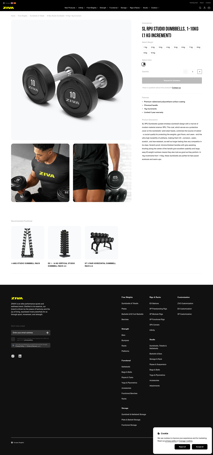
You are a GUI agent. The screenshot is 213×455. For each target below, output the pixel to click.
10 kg (153, 53)
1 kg (145, 47)
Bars (123, 335)
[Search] (200, 8)
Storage (125, 408)
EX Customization (185, 309)
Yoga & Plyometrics (129, 383)
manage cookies (185, 441)
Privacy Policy (20, 346)
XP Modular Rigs (156, 314)
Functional (126, 360)
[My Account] (204, 8)
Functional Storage (129, 425)
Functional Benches (129, 393)
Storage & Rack (156, 359)
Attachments (155, 386)
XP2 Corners (154, 325)
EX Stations (154, 303)
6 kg (183, 47)
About (202, 3)
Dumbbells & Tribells (37, 16)
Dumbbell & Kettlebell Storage (134, 414)
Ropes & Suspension (158, 364)
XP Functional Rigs (157, 319)
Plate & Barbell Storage (131, 420)
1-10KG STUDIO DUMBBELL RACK (25, 263)
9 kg (145, 53)
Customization (184, 297)
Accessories (126, 388)
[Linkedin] (20, 356)
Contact (208, 3)
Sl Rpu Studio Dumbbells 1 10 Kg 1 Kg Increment (64, 16)
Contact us (176, 88)
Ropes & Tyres (127, 377)
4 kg (168, 47)
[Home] (8, 8)
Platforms (125, 351)
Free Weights (22, 16)
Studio (152, 339)
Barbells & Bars (156, 354)
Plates (124, 309)
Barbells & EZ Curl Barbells (132, 314)
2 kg (153, 47)
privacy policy (28, 340)
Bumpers (125, 340)
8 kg (198, 47)
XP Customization (185, 314)
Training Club (194, 3)
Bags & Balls (127, 372)
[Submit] (47, 333)
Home (13, 16)
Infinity (152, 330)
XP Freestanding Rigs (158, 309)
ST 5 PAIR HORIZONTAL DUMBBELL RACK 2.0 (100, 264)
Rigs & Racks (155, 297)
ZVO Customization (185, 303)
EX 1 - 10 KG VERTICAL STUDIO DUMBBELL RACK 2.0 (61, 264)
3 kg (160, 47)
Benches (125, 319)
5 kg (176, 47)
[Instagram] (13, 356)
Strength (125, 329)
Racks (124, 346)
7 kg (191, 47)
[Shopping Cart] (209, 8)
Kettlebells (126, 367)
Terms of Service (32, 346)
